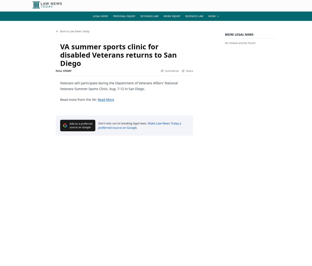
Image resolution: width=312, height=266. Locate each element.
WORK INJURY (172, 16)
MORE (212, 16)
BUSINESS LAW (194, 16)
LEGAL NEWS (100, 16)
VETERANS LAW (149, 16)
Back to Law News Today (74, 31)
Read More (106, 99)
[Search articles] (278, 5)
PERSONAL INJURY (124, 16)
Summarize (172, 71)
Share (189, 71)
